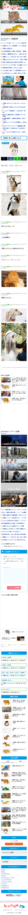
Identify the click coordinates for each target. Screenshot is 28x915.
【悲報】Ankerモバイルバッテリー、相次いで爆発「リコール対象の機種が (14, 59)
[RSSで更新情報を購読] (14, 844)
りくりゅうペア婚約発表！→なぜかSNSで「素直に (14, 111)
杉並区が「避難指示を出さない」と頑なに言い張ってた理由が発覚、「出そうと (14, 54)
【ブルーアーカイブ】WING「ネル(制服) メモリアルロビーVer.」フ (14, 65)
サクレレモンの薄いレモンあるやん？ (11, 531)
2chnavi (3, 869)
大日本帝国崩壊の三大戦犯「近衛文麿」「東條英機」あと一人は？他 (14, 51)
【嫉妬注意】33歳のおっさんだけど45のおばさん (14, 107)
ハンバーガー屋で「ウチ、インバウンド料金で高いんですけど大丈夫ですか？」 (14, 43)
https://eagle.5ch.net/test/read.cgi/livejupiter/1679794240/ (16, 367)
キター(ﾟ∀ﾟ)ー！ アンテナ (8, 877)
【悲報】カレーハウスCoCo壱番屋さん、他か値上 (14, 123)
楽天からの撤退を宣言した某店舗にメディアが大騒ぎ (14, 115)
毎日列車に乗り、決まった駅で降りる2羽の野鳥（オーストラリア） (14, 534)
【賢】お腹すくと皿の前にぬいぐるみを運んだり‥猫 (14, 129)
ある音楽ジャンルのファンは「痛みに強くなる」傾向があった (14, 540)
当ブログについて (7, 910)
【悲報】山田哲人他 (7, 48)
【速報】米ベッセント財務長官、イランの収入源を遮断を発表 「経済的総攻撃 (14, 46)
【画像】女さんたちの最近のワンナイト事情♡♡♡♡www (13, 526)
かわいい (17, 165)
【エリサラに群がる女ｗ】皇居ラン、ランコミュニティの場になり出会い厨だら (14, 520)
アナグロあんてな (5, 873)
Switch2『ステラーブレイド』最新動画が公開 (14, 126)
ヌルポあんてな (5, 885)
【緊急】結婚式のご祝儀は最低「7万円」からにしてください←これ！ (14, 515)
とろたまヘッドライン (6, 881)
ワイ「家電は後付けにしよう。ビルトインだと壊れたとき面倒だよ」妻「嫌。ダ (14, 510)
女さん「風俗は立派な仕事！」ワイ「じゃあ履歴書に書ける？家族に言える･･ (14, 512)
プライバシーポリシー (20, 910)
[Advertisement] (14, 417)
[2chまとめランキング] (10, 895)
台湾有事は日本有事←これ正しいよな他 (12, 67)
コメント (6, 567)
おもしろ (11, 165)
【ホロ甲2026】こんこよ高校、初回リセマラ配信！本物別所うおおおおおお (13, 73)
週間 (20, 761)
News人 (3, 871)
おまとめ (3, 875)
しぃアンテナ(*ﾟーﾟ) (6, 879)
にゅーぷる (4, 883)
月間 (7, 761)
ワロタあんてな (5, 887)
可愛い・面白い (4, 165)
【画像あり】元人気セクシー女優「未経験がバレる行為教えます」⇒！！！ (14, 529)
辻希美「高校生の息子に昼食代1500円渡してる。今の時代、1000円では (14, 62)
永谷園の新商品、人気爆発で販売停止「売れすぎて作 (14, 119)
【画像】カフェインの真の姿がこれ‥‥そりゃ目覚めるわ (14, 518)
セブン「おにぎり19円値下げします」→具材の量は (14, 132)
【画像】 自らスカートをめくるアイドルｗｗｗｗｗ (14, 104)
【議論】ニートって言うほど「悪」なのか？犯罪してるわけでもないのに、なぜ (14, 57)
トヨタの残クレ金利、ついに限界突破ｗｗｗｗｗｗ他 (14, 70)
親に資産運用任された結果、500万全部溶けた (13, 523)
